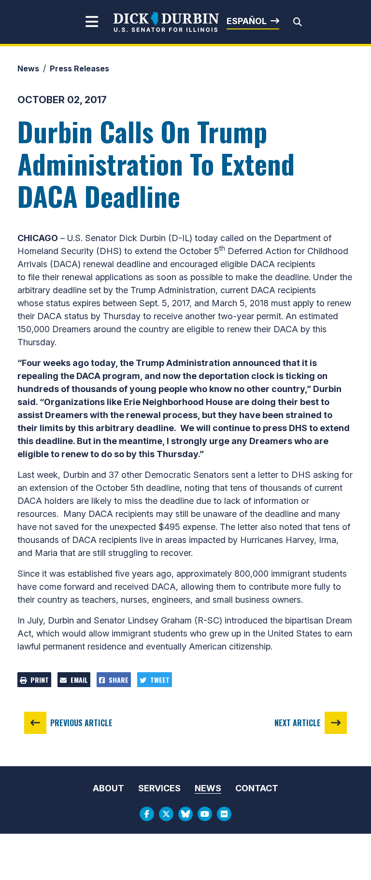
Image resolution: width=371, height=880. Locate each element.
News (28, 68)
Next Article (297, 723)
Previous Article (81, 723)
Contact (256, 788)
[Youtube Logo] (205, 814)
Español (247, 21)
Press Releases (79, 68)
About (108, 788)
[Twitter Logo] (166, 814)
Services (159, 788)
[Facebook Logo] (147, 814)
